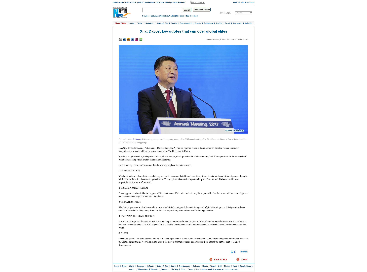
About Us (154, 269)
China (131, 23)
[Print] (128, 39)
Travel (227, 23)
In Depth (150, 266)
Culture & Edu (162, 23)
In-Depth (248, 23)
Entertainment (186, 23)
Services (146, 16)
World (139, 23)
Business (149, 23)
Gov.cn (132, 269)
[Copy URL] (132, 39)
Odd (219, 266)
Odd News (237, 23)
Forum (141, 2)
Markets (163, 16)
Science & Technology (204, 23)
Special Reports (163, 2)
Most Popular (150, 2)
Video (134, 2)
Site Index (180, 16)
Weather (171, 16)
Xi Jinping (137, 139)
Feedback (194, 16)
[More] (140, 39)
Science (196, 266)
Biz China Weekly (178, 2)
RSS (187, 16)
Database (155, 16)
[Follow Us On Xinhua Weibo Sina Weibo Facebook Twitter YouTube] (198, 2)
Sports (174, 23)
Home (116, 266)
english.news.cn (214, 269)
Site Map (174, 269)
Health (218, 23)
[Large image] (136, 39)
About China (143, 269)
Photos (128, 2)
